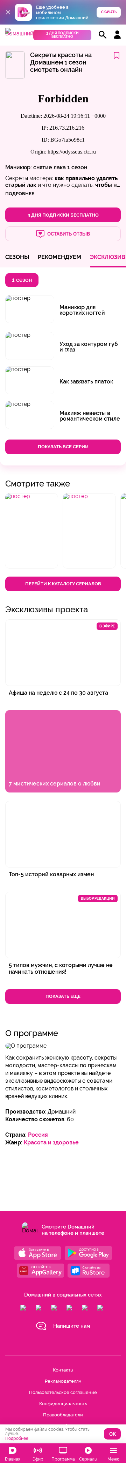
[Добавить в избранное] (116, 56)
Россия (38, 1134)
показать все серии (63, 446)
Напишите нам (71, 1326)
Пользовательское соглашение (63, 1392)
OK (112, 1434)
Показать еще (63, 996)
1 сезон (77, 167)
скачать (109, 12)
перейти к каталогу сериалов (63, 583)
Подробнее (16, 1438)
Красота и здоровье (51, 1142)
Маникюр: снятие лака (35, 167)
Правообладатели (63, 1414)
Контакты (63, 1370)
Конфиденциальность (63, 1403)
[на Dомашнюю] (19, 33)
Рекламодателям (63, 1381)
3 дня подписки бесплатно (62, 35)
